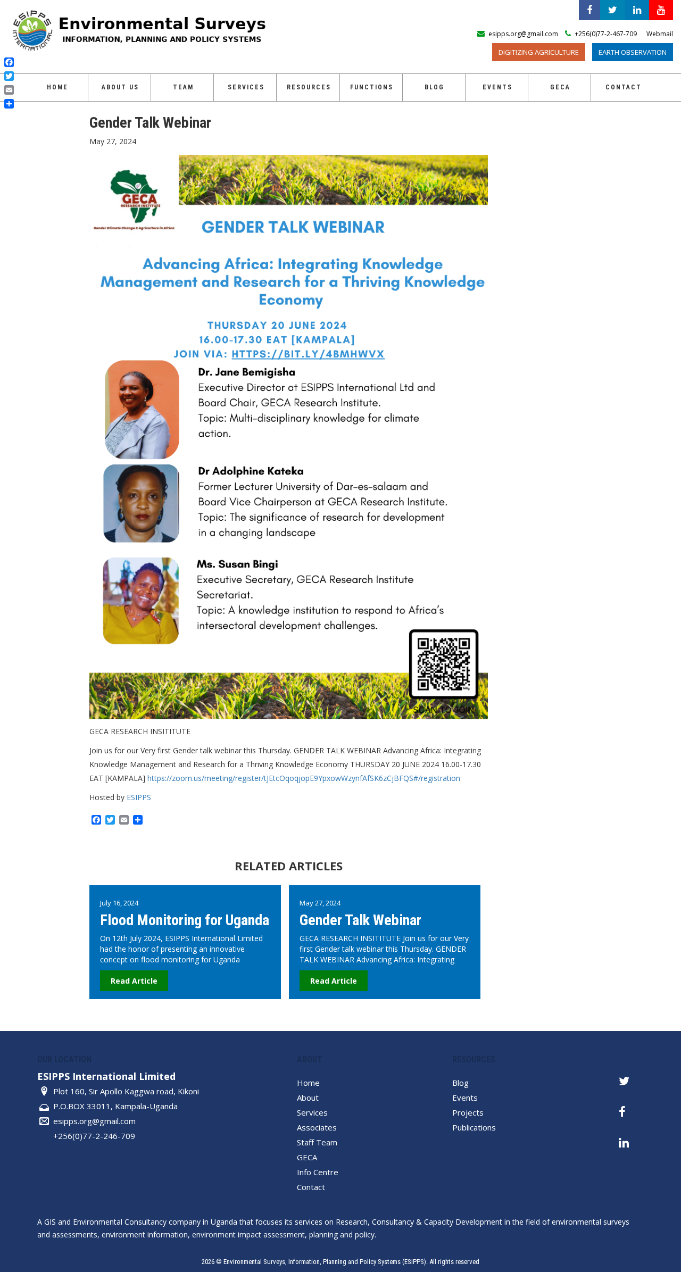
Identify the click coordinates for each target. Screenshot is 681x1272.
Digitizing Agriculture (539, 52)
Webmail (659, 33)
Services (246, 87)
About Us (120, 87)
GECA (307, 1157)
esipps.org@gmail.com (94, 1121)
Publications (474, 1127)
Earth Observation (633, 52)
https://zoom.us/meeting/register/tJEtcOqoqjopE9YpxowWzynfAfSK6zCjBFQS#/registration (303, 778)
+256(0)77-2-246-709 (94, 1135)
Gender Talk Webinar (360, 920)
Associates (317, 1127)
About (308, 1097)
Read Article (134, 981)
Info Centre (317, 1172)
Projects (468, 1112)
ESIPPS (139, 797)
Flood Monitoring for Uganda (184, 920)
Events (497, 87)
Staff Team (317, 1142)
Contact (623, 87)
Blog (434, 87)
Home (57, 87)
